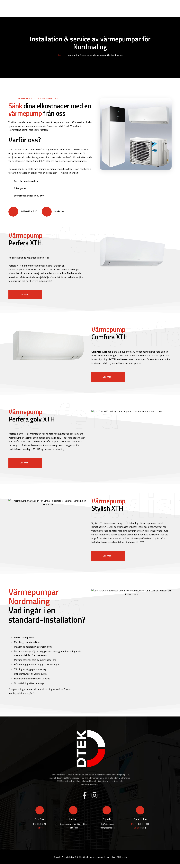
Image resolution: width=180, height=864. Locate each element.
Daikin (59, 778)
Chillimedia (122, 857)
